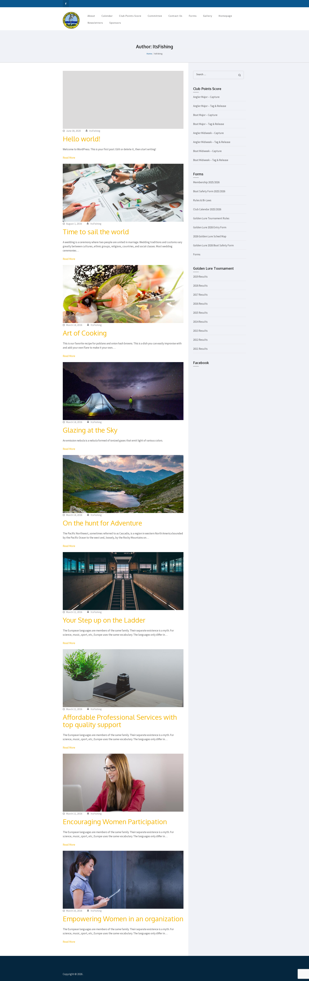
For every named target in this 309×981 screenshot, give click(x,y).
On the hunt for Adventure (102, 523)
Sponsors (115, 22)
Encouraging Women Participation (115, 821)
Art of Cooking (85, 333)
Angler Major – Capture (206, 97)
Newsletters (95, 22)
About (91, 15)
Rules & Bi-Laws (202, 200)
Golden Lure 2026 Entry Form (209, 227)
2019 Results (200, 276)
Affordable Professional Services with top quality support (120, 721)
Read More (69, 157)
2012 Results (200, 339)
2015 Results (200, 312)
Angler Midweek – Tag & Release (211, 142)
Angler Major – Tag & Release (209, 106)
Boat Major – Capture (205, 115)
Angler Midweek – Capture (208, 133)
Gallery (207, 15)
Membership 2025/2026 (206, 182)
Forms (193, 15)
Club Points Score (130, 15)
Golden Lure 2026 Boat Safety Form (213, 245)
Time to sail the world (96, 231)
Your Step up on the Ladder (104, 620)
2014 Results (200, 321)
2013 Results (200, 330)
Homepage (225, 15)
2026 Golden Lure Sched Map (209, 236)
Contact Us (175, 15)
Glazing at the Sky (90, 430)
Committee (155, 15)
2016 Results (200, 303)
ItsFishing (94, 130)
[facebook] (66, 3)
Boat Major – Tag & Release (208, 124)
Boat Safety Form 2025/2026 (209, 191)
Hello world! (81, 138)
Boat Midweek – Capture (207, 151)
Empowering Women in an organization (123, 918)
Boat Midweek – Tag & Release (210, 160)
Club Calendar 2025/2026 (207, 209)
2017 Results (200, 294)
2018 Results (200, 285)
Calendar (107, 15)
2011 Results (200, 349)
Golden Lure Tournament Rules (211, 218)
